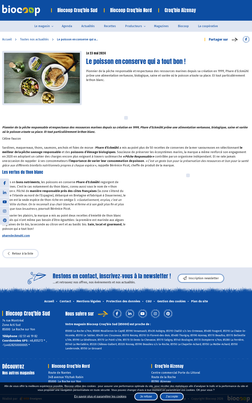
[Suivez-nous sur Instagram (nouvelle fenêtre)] (4, 210)
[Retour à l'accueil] (26, 10)
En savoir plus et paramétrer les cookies (100, 396)
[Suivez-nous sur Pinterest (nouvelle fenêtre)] (4, 220)
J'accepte (172, 396)
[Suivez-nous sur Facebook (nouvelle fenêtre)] (4, 183)
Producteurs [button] (133, 26)
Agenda (67, 26)
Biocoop (183, 26)
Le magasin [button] (42, 26)
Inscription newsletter (204, 278)
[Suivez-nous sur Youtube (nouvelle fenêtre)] (4, 201)
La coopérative (208, 26)
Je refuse (146, 396)
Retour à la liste (22, 253)
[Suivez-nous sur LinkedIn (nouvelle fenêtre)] (4, 192)
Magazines (161, 26)
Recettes (110, 26)
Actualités (88, 26)
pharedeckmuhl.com (16, 235)
